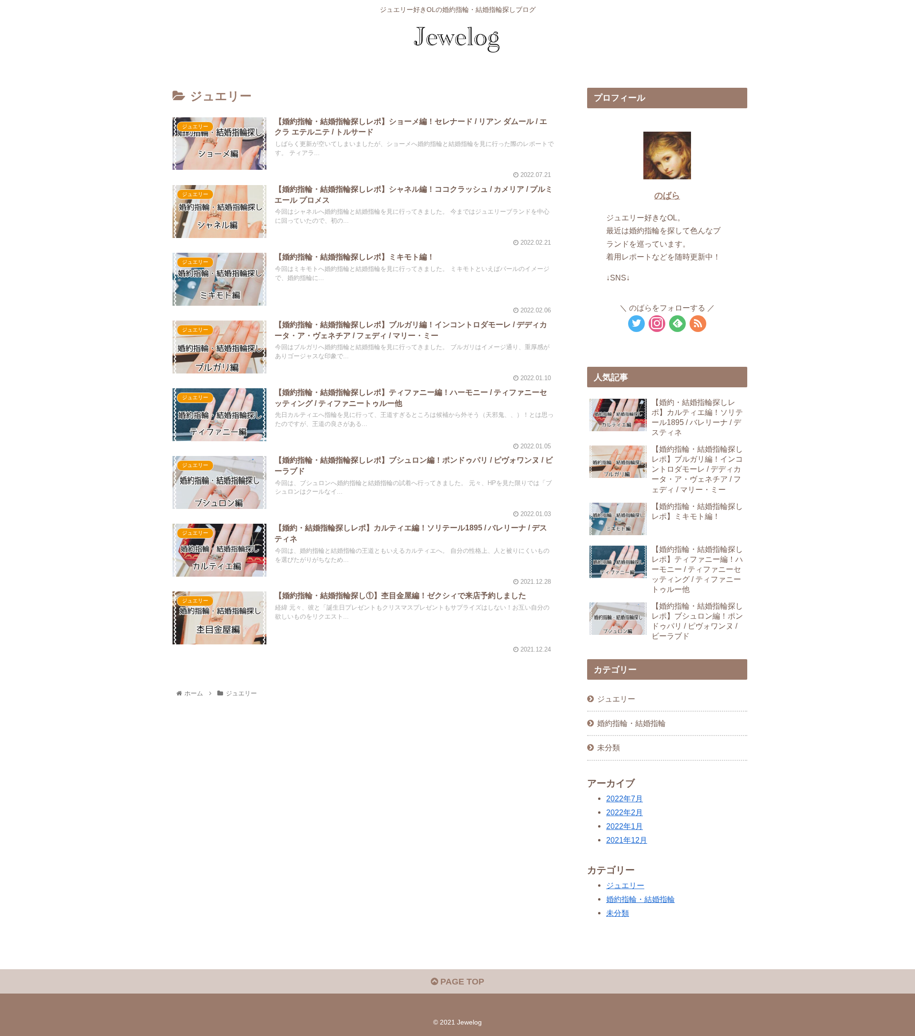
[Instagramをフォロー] (657, 323)
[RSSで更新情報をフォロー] (698, 323)
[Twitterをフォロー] (636, 323)
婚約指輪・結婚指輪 (631, 723)
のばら (667, 195)
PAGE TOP (461, 981)
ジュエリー (616, 698)
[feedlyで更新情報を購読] (677, 323)
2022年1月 (624, 826)
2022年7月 (624, 798)
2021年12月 (626, 840)
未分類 (608, 747)
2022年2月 (624, 812)
